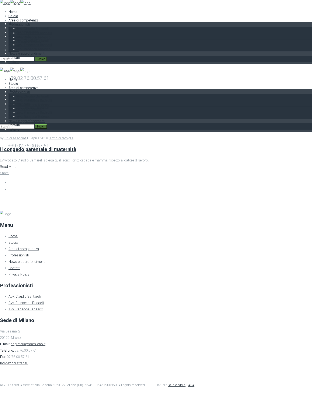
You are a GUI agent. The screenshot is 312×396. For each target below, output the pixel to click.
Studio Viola (177, 385)
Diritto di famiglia (61, 138)
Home (13, 236)
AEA (191, 385)
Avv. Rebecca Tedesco (25, 309)
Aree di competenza (23, 249)
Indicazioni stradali (14, 363)
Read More (8, 167)
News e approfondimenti (26, 262)
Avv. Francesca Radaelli (26, 303)
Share (4, 173)
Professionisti (18, 255)
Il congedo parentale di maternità (38, 149)
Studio (13, 242)
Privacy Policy (19, 274)
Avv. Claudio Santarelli (24, 296)
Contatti (14, 268)
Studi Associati (15, 138)
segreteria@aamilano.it (28, 344)
